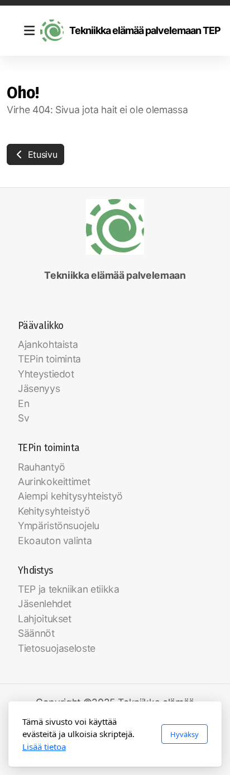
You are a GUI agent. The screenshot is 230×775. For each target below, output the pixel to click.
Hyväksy (184, 734)
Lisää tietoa (44, 746)
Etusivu (41, 154)
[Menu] (29, 31)
